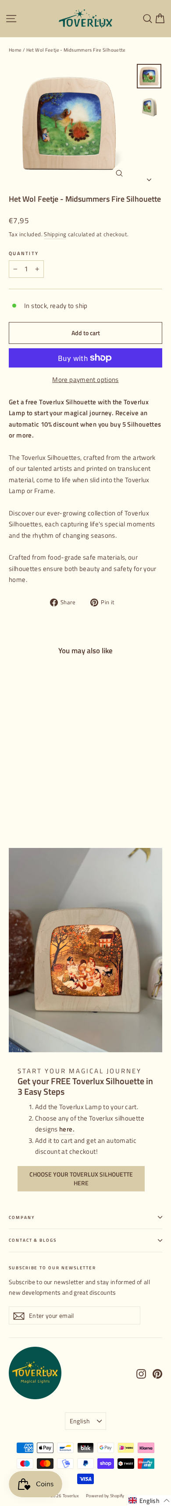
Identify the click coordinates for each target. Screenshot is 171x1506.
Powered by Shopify (105, 1495)
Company (22, 1217)
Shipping (55, 234)
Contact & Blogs (33, 1240)
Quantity (24, 253)
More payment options (85, 380)
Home (15, 49)
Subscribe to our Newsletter (52, 1267)
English (80, 1420)
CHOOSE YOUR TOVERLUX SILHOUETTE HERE (81, 1178)
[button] (149, 1500)
